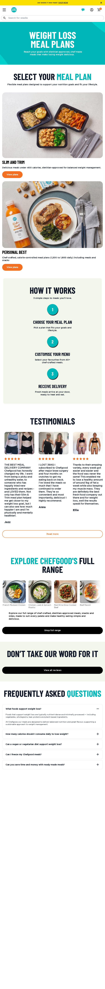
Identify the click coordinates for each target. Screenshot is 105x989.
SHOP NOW (63, 3)
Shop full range (52, 630)
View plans (12, 174)
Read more (52, 534)
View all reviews (52, 670)
